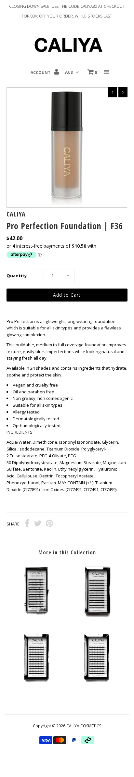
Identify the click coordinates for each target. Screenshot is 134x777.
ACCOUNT (41, 72)
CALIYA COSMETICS (83, 726)
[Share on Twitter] (38, 524)
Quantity (17, 275)
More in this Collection (67, 552)
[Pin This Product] (49, 524)
